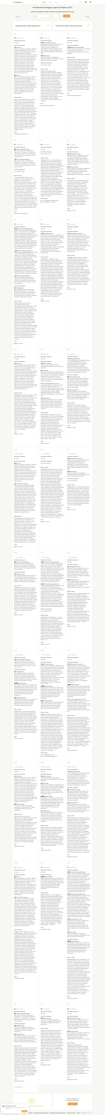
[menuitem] (44, 2)
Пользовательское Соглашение (41, 1112)
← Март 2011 (17, 16)
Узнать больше (72, 1103)
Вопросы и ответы (71, 1112)
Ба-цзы (50, 2)
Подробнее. (7, 1108)
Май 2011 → (88, 16)
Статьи (56, 2)
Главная (44, 2)
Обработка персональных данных (58, 1112)
